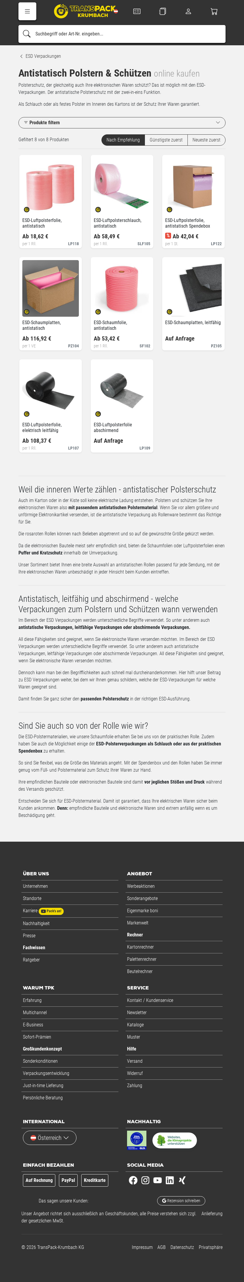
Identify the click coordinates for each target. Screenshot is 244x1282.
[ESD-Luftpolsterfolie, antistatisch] (31, 208)
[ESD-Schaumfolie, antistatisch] (103, 310)
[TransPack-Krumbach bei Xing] (182, 1180)
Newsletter (137, 1012)
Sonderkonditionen (40, 1061)
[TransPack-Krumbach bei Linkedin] (170, 1180)
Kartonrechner (140, 947)
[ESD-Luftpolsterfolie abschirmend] (103, 412)
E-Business (33, 1025)
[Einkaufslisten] (162, 11)
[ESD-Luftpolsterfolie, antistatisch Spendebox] (174, 208)
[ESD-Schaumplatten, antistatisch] (31, 310)
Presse (29, 935)
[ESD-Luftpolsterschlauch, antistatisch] (103, 208)
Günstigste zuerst (166, 140)
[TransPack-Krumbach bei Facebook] (133, 1180)
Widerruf (135, 1073)
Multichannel (35, 1012)
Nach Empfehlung (123, 140)
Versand (135, 1061)
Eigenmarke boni (142, 910)
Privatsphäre (211, 1247)
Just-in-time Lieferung (43, 1085)
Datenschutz (182, 1247)
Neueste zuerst (206, 140)
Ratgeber (31, 960)
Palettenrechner (142, 959)
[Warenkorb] (214, 11)
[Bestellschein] (137, 11)
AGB (161, 1247)
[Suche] (27, 34)
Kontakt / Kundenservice (150, 1000)
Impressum (142, 1247)
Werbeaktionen (141, 886)
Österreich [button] (49, 1137)
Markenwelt (137, 923)
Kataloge (135, 1025)
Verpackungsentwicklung (46, 1073)
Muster (133, 1037)
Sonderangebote (142, 898)
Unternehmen (35, 886)
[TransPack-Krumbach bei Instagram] (145, 1180)
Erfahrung (32, 1000)
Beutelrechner (140, 971)
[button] (27, 11)
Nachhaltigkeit (36, 923)
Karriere (42, 910)
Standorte (32, 898)
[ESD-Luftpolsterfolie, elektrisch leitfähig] (31, 412)
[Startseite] (80, 12)
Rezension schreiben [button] (183, 1200)
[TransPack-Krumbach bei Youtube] (157, 1180)
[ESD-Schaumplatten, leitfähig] (174, 310)
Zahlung (134, 1085)
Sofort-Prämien (37, 1037)
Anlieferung (212, 1213)
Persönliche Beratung (43, 1098)
